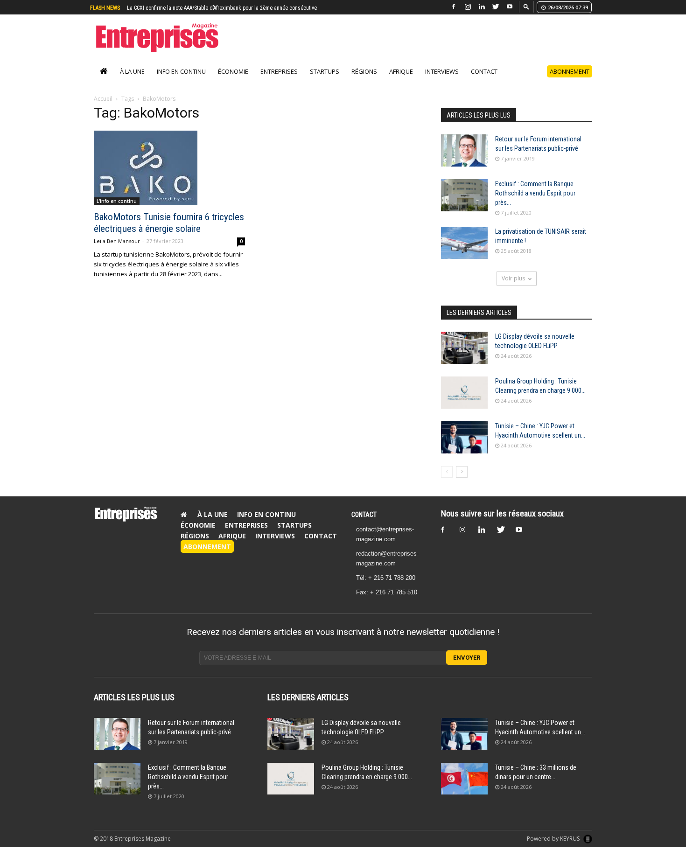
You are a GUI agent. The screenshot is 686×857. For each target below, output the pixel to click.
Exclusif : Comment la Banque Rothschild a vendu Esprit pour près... (535, 193)
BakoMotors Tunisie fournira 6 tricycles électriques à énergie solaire (169, 222)
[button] (526, 6)
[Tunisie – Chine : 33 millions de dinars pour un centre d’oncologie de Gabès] (464, 779)
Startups (324, 71)
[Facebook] (454, 7)
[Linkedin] (482, 7)
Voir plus (513, 278)
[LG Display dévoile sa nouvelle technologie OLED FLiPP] (464, 348)
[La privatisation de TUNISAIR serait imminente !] (464, 243)
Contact (484, 71)
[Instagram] (468, 7)
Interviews (442, 71)
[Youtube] (510, 7)
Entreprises (279, 71)
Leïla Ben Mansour (117, 240)
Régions (364, 71)
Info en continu (181, 71)
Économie (233, 71)
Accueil (103, 99)
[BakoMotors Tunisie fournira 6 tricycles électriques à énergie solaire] (169, 168)
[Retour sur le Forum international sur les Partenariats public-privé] (464, 150)
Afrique (401, 71)
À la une (132, 71)
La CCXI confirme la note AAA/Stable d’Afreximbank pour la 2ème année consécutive (222, 8)
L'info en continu (117, 201)
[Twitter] (496, 7)
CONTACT (364, 514)
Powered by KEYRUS (554, 839)
